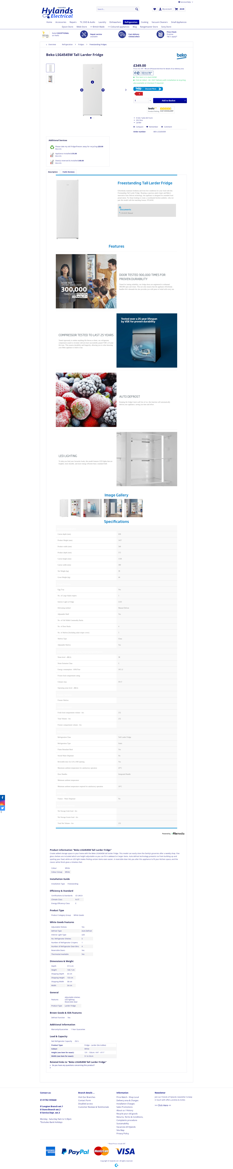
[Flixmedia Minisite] (160, 89)
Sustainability (122, 1123)
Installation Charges (125, 1103)
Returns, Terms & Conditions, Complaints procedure (129, 1119)
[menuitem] (117, 9)
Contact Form (84, 1100)
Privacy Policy (122, 1133)
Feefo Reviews (69, 172)
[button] (119, 213)
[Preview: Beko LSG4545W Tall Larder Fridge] (50, 68)
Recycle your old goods (127, 1113)
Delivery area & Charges (127, 1100)
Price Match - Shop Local (127, 1097)
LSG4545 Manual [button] (127, 213)
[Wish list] (154, 9)
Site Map (120, 1130)
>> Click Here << (163, 1105)
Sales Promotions (124, 1107)
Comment (168, 127)
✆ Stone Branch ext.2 (50, 1109)
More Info (58, 149)
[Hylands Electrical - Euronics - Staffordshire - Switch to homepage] (57, 13)
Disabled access (85, 1103)
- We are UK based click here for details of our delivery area (164, 69)
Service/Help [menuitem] (185, 2)
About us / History (124, 1110)
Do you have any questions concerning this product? (73, 1065)
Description (53, 172)
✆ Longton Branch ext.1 (51, 1106)
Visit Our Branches (86, 1097)
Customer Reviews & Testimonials (93, 1107)
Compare (139, 127)
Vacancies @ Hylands (126, 1127)
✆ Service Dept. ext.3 (50, 1112)
